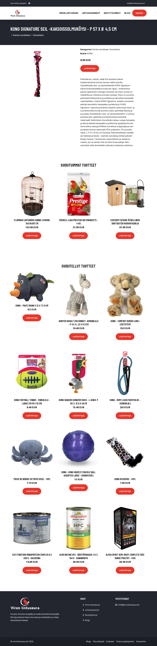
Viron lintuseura (68, 13)
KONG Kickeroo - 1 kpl (125, 479)
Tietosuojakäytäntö (125, 641)
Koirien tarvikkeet (22, 35)
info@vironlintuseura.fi (136, 3)
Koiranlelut (38, 35)
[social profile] (29, 3)
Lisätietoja (89, 68)
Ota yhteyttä (98, 641)
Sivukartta (141, 641)
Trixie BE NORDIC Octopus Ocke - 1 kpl (32, 479)
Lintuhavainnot (91, 13)
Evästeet (110, 641)
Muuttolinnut (112, 13)
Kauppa (139, 13)
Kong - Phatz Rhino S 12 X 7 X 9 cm (32, 305)
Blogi (127, 13)
